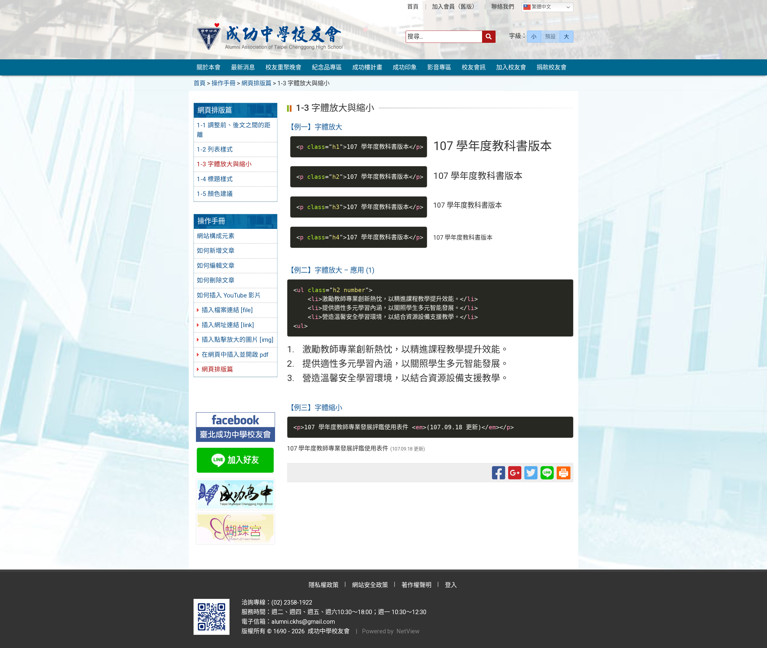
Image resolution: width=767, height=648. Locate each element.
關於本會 (209, 67)
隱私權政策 (324, 585)
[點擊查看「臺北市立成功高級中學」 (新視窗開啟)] (235, 494)
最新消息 (243, 67)
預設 (550, 37)
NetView (407, 631)
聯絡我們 (502, 6)
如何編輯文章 (216, 265)
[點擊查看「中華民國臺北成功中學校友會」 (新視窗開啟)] (235, 426)
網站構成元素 (216, 236)
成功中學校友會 (327, 631)
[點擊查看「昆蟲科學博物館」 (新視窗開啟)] (235, 528)
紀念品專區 (327, 67)
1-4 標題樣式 (215, 179)
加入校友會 (511, 67)
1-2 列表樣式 (215, 149)
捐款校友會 (552, 67)
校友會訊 (474, 67)
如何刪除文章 (216, 280)
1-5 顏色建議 (215, 193)
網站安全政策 (370, 585)
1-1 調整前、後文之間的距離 (234, 130)
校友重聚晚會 (283, 67)
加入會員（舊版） (455, 6)
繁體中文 (541, 6)
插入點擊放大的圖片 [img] (237, 339)
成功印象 (405, 67)
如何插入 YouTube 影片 (229, 295)
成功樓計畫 (367, 67)
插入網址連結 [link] (228, 325)
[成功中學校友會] (269, 36)
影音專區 (439, 67)
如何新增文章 (216, 250)
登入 (451, 585)
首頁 (413, 6)
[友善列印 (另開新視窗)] (563, 472)
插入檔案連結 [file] (227, 310)
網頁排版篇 (217, 369)
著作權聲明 (416, 585)
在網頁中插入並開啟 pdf (235, 354)
